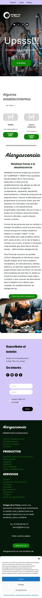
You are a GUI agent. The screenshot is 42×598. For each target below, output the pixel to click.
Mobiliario (7, 464)
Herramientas (9, 459)
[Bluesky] (14, 24)
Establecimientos (10, 441)
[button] (39, 559)
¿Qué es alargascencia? (13, 439)
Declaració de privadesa (23, 595)
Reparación (8, 492)
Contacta (7, 446)
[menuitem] (13, 2)
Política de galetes (9, 595)
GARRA (10, 125)
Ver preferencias (21, 590)
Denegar (21, 584)
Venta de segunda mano (14, 497)
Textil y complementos (13, 469)
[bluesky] (12, 375)
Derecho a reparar (11, 444)
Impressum (35, 595)
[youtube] (27, 24)
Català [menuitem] (21, 2)
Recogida (7, 487)
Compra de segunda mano (15, 482)
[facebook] (18, 24)
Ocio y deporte (9, 467)
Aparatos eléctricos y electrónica (18, 457)
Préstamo (7, 484)
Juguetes (7, 462)
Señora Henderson (31, 126)
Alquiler (6, 479)
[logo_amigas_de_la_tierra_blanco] (11, 13)
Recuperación (9, 489)
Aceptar (21, 579)
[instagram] (22, 24)
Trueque (7, 494)
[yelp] (20, 375)
